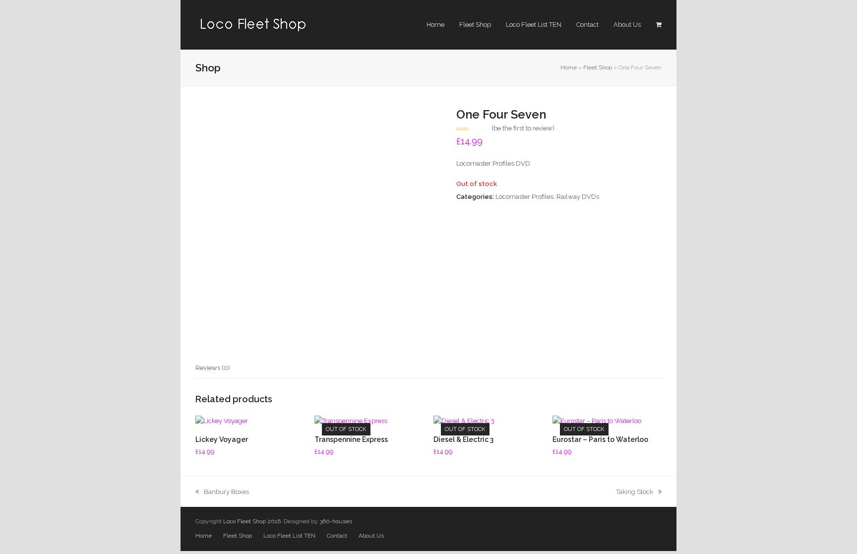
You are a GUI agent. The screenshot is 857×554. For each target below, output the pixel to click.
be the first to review (522, 128)
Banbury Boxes (226, 491)
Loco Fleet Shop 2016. (252, 521)
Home (568, 67)
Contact (337, 535)
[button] (658, 24)
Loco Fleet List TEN (289, 535)
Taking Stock (634, 491)
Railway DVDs (577, 196)
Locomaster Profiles (524, 196)
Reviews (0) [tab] (212, 367)
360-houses (335, 521)
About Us (371, 535)
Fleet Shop (597, 67)
